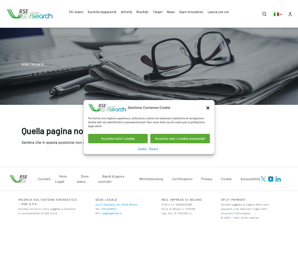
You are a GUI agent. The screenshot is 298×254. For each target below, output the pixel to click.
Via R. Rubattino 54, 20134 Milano (116, 204)
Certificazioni (182, 179)
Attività (126, 12)
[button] (208, 107)
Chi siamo (76, 12)
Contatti (44, 179)
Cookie (142, 148)
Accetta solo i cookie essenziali (180, 138)
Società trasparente (102, 12)
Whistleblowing (151, 179)
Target (158, 12)
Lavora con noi (218, 12)
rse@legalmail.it (111, 213)
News (171, 12)
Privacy (153, 148)
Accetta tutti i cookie (118, 138)
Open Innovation (191, 12)
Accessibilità (250, 179)
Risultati (142, 12)
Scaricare (227, 213)
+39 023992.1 (108, 209)
